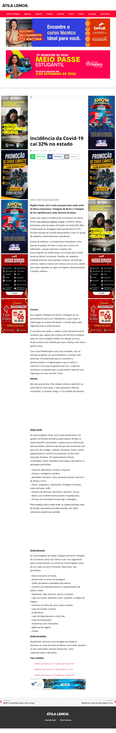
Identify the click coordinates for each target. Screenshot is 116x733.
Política (50, 14)
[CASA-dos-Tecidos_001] (14, 332)
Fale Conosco (65, 720)
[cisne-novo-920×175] (58, 688)
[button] (38, 156)
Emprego (92, 14)
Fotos (71, 14)
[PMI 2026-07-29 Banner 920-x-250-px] (58, 78)
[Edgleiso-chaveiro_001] (14, 198)
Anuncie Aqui (50, 720)
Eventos (60, 14)
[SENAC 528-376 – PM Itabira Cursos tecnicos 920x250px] (58, 46)
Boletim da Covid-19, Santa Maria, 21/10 (54, 669)
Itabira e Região (13, 14)
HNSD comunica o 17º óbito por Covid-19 (54, 663)
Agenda (27, 14)
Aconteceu (105, 14)
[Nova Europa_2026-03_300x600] (14, 253)
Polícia (81, 14)
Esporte (38, 14)
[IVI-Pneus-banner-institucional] (14, 297)
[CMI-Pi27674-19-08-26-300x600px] (14, 148)
